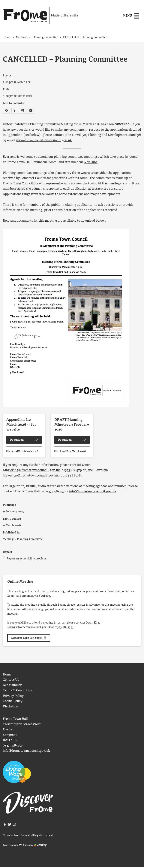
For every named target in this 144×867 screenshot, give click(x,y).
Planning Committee (30, 539)
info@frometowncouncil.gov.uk (92, 491)
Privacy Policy (13, 696)
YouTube (91, 162)
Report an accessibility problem (26, 558)
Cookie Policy (12, 701)
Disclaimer (11, 706)
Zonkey (41, 845)
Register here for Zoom (27, 637)
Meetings (8, 539)
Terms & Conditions (17, 690)
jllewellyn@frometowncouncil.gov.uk (44, 140)
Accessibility (12, 685)
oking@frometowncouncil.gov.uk (35, 470)
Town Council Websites (16, 845)
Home (7, 674)
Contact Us (11, 680)
